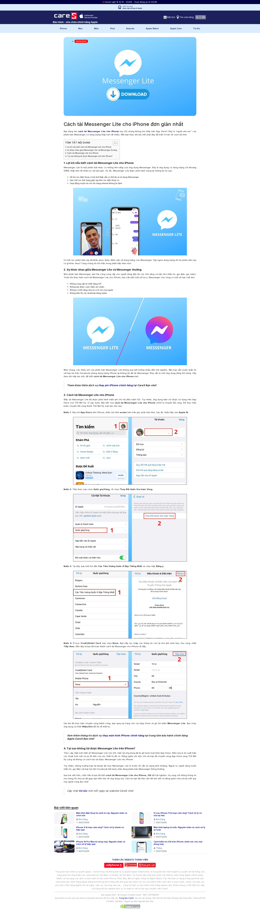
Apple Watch (152, 28)
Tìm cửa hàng (186, 17)
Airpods (130, 28)
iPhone (63, 28)
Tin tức (196, 28)
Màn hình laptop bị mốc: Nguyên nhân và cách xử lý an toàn (179, 828)
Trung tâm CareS (126, 898)
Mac (80, 28)
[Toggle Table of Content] (114, 143)
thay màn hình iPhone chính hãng (123, 735)
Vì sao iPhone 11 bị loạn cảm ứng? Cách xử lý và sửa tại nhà (178, 814)
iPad (112, 28)
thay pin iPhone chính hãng (115, 385)
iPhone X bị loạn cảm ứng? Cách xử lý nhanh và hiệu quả (100, 828)
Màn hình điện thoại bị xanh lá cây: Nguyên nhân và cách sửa (101, 814)
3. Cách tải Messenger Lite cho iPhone (81, 153)
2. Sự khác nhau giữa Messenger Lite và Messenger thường (91, 150)
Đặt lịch (171, 17)
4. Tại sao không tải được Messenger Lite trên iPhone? (89, 156)
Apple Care (176, 28)
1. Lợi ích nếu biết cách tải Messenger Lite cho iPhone (88, 147)
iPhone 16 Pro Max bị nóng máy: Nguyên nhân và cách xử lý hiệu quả (100, 842)
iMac (96, 28)
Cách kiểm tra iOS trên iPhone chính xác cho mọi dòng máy (178, 842)
